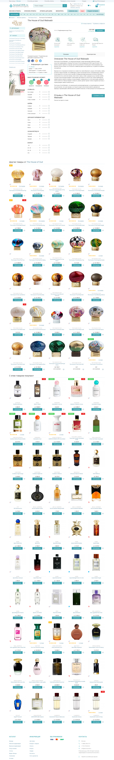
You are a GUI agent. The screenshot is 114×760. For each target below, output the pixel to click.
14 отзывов (22, 186)
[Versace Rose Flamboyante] (96, 666)
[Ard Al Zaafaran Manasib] (76, 492)
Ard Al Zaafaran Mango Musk (57, 508)
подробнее (56, 46)
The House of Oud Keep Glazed (17, 225)
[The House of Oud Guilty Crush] (76, 314)
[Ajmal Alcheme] (76, 597)
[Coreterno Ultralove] (56, 458)
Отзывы (11, 758)
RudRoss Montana (17, 404)
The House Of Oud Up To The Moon (17, 38)
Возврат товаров (34, 743)
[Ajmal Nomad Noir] (56, 562)
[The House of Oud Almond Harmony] (56, 279)
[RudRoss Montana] (17, 388)
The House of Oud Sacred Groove (37, 329)
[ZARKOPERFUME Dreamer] (37, 701)
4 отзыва (41, 255)
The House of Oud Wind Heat (18, 364)
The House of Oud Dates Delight (16, 52)
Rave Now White (57, 612)
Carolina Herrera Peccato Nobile (17, 439)
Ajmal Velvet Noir (18, 543)
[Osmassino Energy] (96, 388)
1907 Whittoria (96, 473)
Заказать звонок (75, 7)
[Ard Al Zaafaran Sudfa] (37, 492)
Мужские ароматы (30, 11)
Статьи (11, 751)
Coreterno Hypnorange (17, 473)
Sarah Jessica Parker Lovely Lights (37, 682)
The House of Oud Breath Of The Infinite (16, 31)
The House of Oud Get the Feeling (16, 61)
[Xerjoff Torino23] (17, 701)
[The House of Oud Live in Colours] (56, 209)
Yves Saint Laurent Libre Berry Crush (77, 439)
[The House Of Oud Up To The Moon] (57, 244)
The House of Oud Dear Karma (16, 54)
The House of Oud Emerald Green (16, 57)
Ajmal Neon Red (37, 578)
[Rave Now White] (56, 597)
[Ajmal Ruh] (37, 527)
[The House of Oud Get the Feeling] (37, 244)
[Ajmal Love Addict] (37, 597)
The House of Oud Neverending (37, 225)
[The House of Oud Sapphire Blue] (37, 348)
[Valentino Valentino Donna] (76, 388)
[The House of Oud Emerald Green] (76, 209)
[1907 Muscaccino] (17, 492)
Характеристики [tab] (91, 54)
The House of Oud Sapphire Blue (37, 364)
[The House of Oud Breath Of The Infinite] (56, 175)
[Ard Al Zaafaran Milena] (96, 492)
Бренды (11, 741)
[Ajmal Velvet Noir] (17, 527)
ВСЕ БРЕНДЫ (100, 14)
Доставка (32, 741)
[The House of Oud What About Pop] (18, 175)
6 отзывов (100, 290)
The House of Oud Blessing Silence (17, 45)
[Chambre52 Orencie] (76, 701)
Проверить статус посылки (68, 1)
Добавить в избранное (99, 23)
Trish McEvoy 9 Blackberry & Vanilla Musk (76, 682)
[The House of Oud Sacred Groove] (37, 314)
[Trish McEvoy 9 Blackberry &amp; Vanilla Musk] (76, 666)
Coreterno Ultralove (57, 473)
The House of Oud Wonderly (37, 294)
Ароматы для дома (46, 11)
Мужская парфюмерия (15, 746)
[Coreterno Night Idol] (37, 458)
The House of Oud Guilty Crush (76, 329)
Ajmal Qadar (96, 543)
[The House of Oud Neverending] (37, 209)
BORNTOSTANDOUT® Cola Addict (57, 439)
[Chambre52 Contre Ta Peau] (96, 701)
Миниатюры (60, 11)
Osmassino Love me (57, 404)
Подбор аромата (93, 11)
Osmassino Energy (96, 404)
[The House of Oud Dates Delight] (96, 210)
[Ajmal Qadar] (96, 527)
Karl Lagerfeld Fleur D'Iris (96, 612)
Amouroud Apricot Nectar (76, 473)
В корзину (100, 30)
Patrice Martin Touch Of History (96, 647)
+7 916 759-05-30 (85, 746)
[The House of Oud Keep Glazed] (18, 209)
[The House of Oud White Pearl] (17, 314)
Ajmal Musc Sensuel (18, 578)
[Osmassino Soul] (37, 423)
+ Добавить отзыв (98, 95)
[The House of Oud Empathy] (37, 175)
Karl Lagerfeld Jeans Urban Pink (17, 647)
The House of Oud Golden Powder (96, 190)
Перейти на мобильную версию (89, 756)
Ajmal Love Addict (37, 612)
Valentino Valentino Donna (76, 404)
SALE (82, 11)
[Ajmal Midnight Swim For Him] (76, 562)
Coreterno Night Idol (37, 473)
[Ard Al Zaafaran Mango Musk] (56, 492)
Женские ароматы (15, 11)
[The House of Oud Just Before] (17, 279)
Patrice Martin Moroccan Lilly (18, 682)
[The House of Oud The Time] (17, 244)
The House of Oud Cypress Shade (16, 50)
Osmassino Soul (37, 439)
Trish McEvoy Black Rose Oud (57, 682)
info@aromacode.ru (86, 748)
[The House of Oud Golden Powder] (96, 175)
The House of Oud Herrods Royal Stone (57, 364)
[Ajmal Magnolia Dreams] (17, 597)
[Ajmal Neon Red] (37, 562)
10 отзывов (42, 221)
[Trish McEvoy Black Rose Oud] (56, 666)
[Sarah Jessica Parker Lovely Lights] (37, 666)
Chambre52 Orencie (76, 716)
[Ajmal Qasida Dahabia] (76, 527)
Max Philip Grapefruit (77, 647)
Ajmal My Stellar (57, 543)
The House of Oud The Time (17, 260)
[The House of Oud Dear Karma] (96, 314)
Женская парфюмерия (15, 743)
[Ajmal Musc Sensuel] (17, 562)
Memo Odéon (37, 404)
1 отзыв (61, 221)
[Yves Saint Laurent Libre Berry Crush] (76, 423)
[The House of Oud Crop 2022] (76, 348)
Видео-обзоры (13, 753)
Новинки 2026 (73, 11)
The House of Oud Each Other (15, 56)
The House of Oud (35, 162)
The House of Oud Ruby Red (76, 294)
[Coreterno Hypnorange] (17, 458)
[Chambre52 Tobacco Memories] (56, 701)
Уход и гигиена (13, 748)
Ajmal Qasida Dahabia (76, 543)
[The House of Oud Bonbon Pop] (76, 244)
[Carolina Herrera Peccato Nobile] (17, 423)
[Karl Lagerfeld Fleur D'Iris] (96, 597)
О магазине (12, 755)
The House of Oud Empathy (15, 59)
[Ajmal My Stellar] (56, 527)
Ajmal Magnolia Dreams (18, 612)
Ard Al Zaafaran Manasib (77, 508)
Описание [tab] (66, 54)
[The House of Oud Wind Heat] (17, 349)
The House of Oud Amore (15, 43)
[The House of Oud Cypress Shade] (96, 244)
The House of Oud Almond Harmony (15, 41)
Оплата (31, 746)
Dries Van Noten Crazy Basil (96, 439)
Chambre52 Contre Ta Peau (96, 716)
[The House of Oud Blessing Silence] (96, 279)
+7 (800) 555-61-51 (77, 4)
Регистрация (101, 1)
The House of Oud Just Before (17, 294)
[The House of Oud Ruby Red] (76, 279)
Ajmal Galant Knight (96, 578)
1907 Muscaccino (18, 508)
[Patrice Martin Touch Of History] (96, 631)
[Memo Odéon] (37, 388)
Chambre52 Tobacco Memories (57, 716)
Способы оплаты (49, 1)
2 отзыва (41, 186)
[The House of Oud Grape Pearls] (76, 175)
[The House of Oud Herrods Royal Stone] (56, 348)
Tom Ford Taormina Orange (37, 647)
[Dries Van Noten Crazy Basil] (96, 423)
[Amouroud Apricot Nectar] (76, 458)
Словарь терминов (87, 23)
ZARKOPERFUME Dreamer (37, 716)
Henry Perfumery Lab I (57, 647)
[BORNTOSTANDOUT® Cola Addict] (56, 423)
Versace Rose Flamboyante (96, 682)
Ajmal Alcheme (76, 612)
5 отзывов (61, 186)
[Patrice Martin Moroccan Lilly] (17, 666)
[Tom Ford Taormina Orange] (37, 631)
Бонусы (31, 748)
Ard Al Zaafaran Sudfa (37, 508)
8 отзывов (81, 221)
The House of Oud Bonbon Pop (16, 46)
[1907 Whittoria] (96, 458)
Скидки (84, 1)
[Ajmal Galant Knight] (96, 562)
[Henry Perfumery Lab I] (56, 631)
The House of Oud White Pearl (18, 329)
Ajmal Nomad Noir (57, 578)
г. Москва (18, 1)
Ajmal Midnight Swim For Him (77, 578)
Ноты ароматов (34, 755)
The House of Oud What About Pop (17, 190)
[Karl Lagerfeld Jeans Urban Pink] (17, 631)
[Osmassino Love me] (56, 388)
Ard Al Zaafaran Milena (96, 508)
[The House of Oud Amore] (96, 348)
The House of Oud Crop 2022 (15, 48)
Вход (95, 1)
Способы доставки (32, 1)
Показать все (12, 67)
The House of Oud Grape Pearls (76, 190)
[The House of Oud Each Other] (57, 313)
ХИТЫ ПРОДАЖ (14, 14)
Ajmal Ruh (37, 543)
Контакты (32, 753)
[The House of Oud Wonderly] (37, 279)
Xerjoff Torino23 (18, 716)
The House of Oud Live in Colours (57, 225)
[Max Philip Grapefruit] (76, 631)
